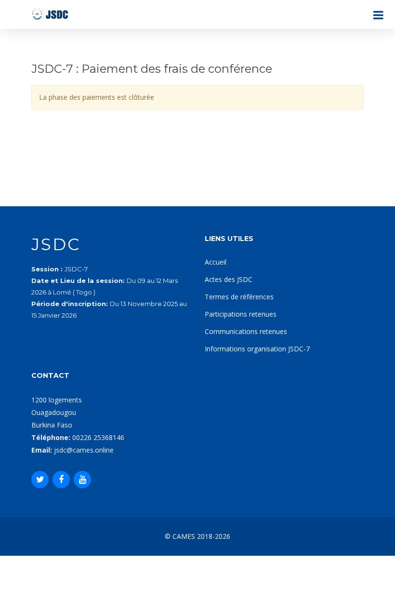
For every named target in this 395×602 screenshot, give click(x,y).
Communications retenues (246, 331)
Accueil (215, 262)
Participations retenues (240, 314)
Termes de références (239, 296)
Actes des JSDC (228, 279)
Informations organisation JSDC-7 (257, 348)
